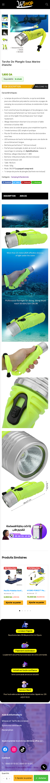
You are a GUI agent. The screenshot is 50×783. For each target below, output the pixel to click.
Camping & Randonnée (20, 177)
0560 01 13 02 (11, 764)
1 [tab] (19, 610)
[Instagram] (14, 749)
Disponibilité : (9, 79)
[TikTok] (22, 749)
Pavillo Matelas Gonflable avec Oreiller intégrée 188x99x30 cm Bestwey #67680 (13, 591)
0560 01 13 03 (26, 764)
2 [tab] (22, 610)
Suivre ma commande (12, 725)
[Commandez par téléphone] (44, 767)
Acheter (42, 778)
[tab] (10, 196)
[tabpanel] (13, 586)
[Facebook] (5, 749)
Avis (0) (23, 196)
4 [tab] (27, 610)
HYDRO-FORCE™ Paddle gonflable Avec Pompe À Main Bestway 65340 (36, 590)
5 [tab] (30, 610)
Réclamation (7, 730)
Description (10, 196)
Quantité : (6, 773)
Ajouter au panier (24, 778)
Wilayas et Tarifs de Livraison (15, 721)
